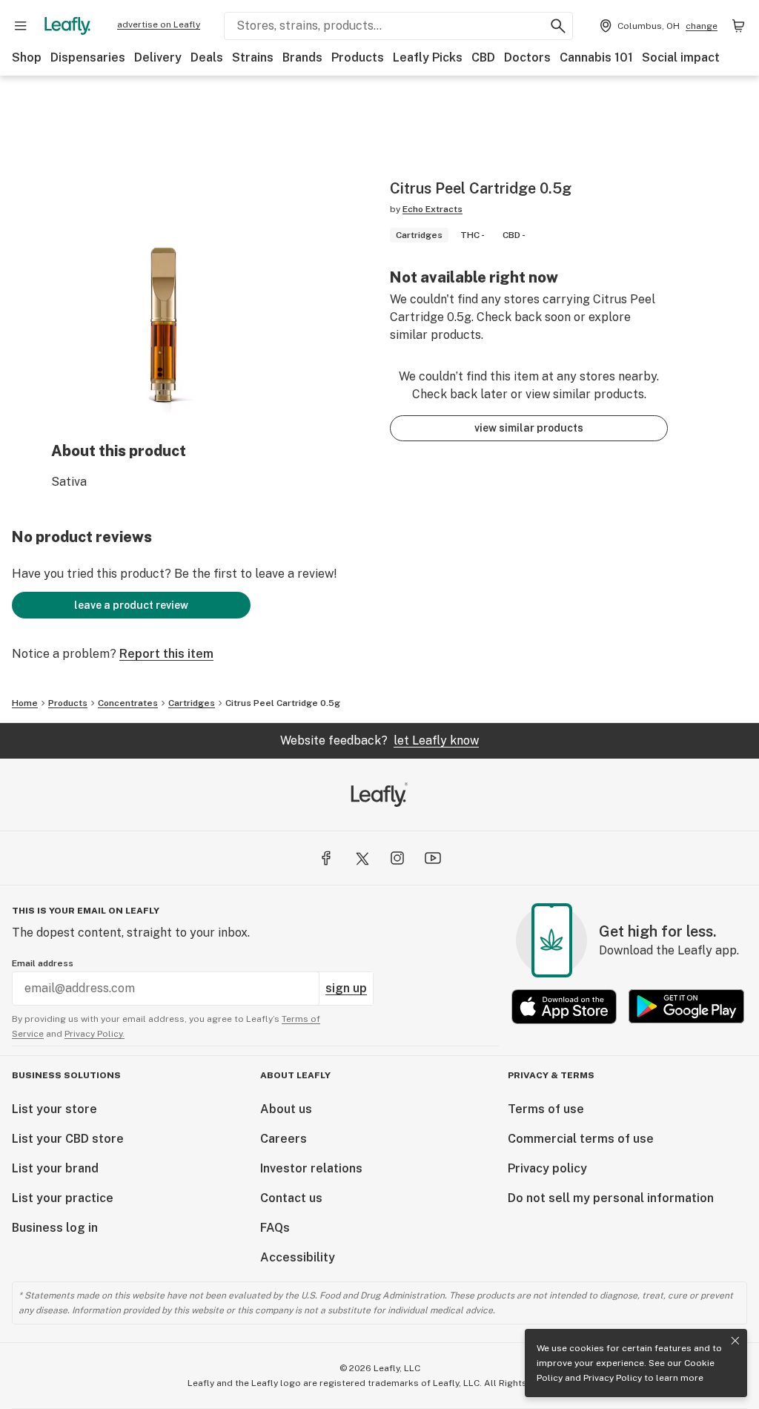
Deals (206, 57)
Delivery (158, 57)
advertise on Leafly (158, 24)
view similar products (528, 428)
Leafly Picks (428, 57)
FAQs (275, 1228)
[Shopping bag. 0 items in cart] (738, 26)
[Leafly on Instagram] (397, 858)
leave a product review (131, 605)
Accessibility (297, 1257)
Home (25, 703)
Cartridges (191, 703)
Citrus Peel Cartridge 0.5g (282, 703)
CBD (483, 57)
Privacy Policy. (94, 1034)
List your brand (55, 1168)
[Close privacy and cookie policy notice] (735, 1341)
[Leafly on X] (362, 858)
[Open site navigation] (21, 26)
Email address (42, 963)
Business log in (55, 1228)
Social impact (681, 57)
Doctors (527, 57)
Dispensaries (87, 57)
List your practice (62, 1198)
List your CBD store (68, 1139)
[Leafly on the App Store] (564, 1006)
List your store (54, 1109)
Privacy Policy (612, 1378)
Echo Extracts (432, 209)
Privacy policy (547, 1168)
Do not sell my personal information (611, 1198)
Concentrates (128, 703)
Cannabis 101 (596, 57)
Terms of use (546, 1109)
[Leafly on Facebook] (326, 858)
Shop (27, 57)
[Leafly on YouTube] (433, 858)
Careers (283, 1139)
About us (286, 1109)
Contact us (291, 1198)
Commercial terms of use (581, 1139)
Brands (302, 57)
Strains (253, 57)
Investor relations (311, 1168)
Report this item (166, 654)
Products (357, 57)
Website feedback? (379, 740)
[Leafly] (67, 26)
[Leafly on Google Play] (686, 1006)
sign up (346, 988)
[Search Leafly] (558, 26)
